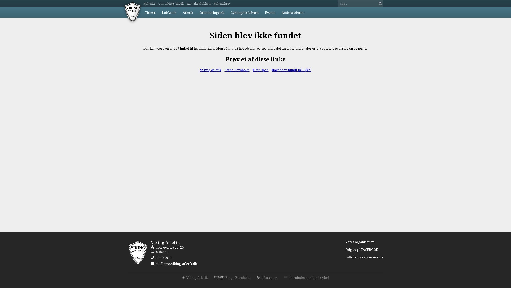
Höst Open (261, 70)
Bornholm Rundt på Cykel (291, 70)
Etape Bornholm (237, 70)
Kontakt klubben (199, 3)
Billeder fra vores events (364, 257)
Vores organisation (360, 242)
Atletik (188, 12)
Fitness (150, 12)
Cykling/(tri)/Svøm (245, 12)
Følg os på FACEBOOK (362, 249)
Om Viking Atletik (171, 3)
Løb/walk (169, 12)
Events (270, 12)
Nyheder (150, 3)
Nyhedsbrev (222, 3)
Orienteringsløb (212, 12)
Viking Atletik (210, 70)
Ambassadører (293, 12)
